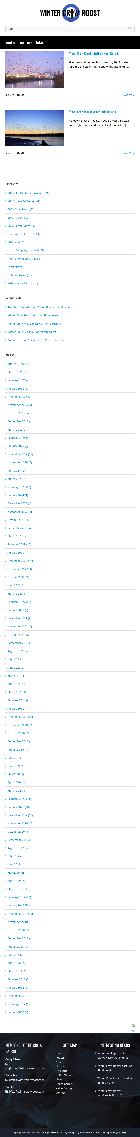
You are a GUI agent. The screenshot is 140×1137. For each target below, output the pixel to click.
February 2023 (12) (19, 544)
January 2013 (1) (18, 1012)
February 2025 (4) (18, 437)
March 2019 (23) (18, 889)
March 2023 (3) (17, 536)
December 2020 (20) (20, 716)
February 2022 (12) (19, 602)
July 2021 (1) (15, 659)
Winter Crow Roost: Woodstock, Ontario (92, 111)
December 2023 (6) (19, 503)
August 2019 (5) (18, 848)
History (60, 1066)
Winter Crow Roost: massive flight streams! (34, 323)
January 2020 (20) (19, 807)
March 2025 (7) (17, 429)
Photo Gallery (64, 1084)
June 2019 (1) (16, 864)
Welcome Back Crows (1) (23, 283)
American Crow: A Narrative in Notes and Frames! (38, 340)
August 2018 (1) (18, 946)
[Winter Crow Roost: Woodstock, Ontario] (34, 128)
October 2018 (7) (18, 930)
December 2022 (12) (20, 561)
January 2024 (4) (18, 495)
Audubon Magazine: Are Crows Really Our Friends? (39, 307)
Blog (59, 1053)
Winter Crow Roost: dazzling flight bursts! (33, 315)
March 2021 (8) (17, 692)
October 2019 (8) (18, 831)
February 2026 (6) (18, 380)
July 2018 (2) (15, 954)
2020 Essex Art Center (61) (24, 201)
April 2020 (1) (16, 782)
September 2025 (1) (20, 421)
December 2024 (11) (20, 454)
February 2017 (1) (18, 1004)
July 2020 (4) (15, 758)
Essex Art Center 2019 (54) (24, 234)
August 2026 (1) (18, 364)
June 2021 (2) (16, 667)
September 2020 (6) (20, 741)
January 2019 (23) (19, 905)
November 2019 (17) (20, 823)
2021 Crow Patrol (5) (20, 209)
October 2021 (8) (18, 634)
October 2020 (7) (18, 733)
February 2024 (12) (19, 487)
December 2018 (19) (20, 913)
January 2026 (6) (18, 388)
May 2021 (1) (16, 675)
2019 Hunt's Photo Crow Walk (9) (28, 193)
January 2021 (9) (18, 708)
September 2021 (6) (20, 643)
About (59, 1062)
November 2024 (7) (20, 462)
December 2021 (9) (19, 618)
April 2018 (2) (16, 963)
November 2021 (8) (20, 626)
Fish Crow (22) (16, 242)
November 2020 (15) (20, 725)
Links (59, 1079)
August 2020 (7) (18, 749)
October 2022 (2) (18, 577)
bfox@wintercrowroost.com (26, 1091)
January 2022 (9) (18, 610)
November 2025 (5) (20, 405)
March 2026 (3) (17, 372)
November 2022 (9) (20, 569)
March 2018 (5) (17, 971)
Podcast (60, 1057)
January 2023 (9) (18, 552)
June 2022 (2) (16, 585)
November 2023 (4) (20, 511)
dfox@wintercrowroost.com (26, 1080)
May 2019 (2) (16, 872)
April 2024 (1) (16, 470)
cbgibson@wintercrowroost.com (25, 1068)
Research (61, 1070)
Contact (60, 1092)
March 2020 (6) (17, 790)
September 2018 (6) (20, 938)
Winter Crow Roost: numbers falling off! (32, 332)
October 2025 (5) (18, 413)
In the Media (63, 1075)
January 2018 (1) (18, 987)
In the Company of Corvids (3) (26, 250)
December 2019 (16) (20, 815)
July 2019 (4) (15, 856)
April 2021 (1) (16, 684)
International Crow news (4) (25, 258)
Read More (129, 94)
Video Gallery (64, 1088)
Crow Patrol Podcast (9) (22, 226)
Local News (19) (17, 267)
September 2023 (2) (20, 528)
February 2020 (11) (19, 799)
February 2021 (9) (18, 700)
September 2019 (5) (20, 840)
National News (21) (20, 275)
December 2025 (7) (19, 396)
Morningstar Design (118, 1132)
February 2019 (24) (19, 897)
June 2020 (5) (16, 766)
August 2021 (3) (18, 651)
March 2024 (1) (17, 479)
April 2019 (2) (16, 881)
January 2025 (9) (18, 446)
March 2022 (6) (17, 593)
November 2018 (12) (20, 922)
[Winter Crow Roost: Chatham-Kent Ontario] (34, 69)
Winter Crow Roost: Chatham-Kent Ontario (93, 53)
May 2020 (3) (16, 774)
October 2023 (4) (18, 520)
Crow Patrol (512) (18, 217)
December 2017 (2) (19, 995)
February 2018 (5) (18, 979)
